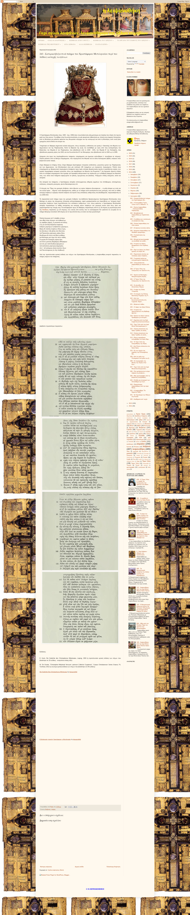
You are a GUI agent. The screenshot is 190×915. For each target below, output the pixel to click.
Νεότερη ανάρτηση (46, 866)
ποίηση (53, 809)
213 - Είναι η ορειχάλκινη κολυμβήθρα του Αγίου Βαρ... (140, 338)
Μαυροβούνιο (145, 451)
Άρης (138, 138)
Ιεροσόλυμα (139, 439)
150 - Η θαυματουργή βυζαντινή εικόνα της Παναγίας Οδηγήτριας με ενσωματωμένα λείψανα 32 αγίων (143, 608)
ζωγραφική (130, 437)
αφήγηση (129, 423)
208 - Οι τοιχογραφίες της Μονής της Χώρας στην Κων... (138, 362)
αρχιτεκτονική (134, 421)
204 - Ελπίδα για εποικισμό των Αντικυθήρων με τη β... (140, 381)
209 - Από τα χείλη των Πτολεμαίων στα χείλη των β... (140, 357)
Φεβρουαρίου (135, 193)
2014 (130, 172)
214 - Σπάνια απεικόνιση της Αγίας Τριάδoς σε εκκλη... (139, 334)
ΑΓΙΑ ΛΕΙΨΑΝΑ (70, 44)
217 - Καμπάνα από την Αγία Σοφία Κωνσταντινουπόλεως (139, 321)
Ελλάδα (141, 435)
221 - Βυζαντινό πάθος (137, 304)
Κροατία (129, 446)
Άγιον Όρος (140, 414)
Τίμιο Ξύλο (146, 461)
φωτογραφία (130, 467)
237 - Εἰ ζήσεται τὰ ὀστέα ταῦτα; (140, 228)
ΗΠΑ (140, 437)
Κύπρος (136, 446)
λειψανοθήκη (138, 449)
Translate (141, 64)
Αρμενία (148, 419)
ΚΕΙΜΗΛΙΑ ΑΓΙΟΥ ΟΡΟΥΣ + (79, 40)
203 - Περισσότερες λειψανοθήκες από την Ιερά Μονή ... (139, 386)
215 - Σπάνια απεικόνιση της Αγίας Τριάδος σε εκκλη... (139, 329)
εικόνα (141, 433)
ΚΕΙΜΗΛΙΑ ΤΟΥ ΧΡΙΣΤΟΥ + (103, 40)
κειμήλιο (141, 444)
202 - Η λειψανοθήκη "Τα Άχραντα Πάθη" (137, 391)
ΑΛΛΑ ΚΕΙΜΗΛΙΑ (85, 44)
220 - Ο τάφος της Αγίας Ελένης (140, 307)
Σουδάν (140, 459)
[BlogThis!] (71, 807)
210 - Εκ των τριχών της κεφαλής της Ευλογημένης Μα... (139, 352)
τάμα (138, 461)
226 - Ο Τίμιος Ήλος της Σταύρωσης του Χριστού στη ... (140, 280)
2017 (130, 164)
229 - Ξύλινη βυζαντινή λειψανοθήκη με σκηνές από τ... (139, 264)
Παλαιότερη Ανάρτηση (113, 866)
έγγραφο (147, 431)
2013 (130, 403)
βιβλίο (139, 425)
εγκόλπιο (132, 433)
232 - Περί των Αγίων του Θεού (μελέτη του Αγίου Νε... (139, 250)
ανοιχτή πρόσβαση (142, 418)
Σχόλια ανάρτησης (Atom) (56, 870)
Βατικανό (147, 423)
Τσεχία (137, 465)
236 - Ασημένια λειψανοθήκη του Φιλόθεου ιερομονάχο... (140, 231)
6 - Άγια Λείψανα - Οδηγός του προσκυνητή (142, 553)
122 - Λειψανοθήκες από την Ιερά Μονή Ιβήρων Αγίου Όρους (143, 589)
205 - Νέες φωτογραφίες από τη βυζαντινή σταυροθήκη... (140, 376)
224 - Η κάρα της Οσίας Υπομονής (137, 290)
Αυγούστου (134, 185)
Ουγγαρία (146, 453)
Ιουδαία (148, 439)
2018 (130, 161)
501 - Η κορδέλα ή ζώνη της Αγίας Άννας (143, 499)
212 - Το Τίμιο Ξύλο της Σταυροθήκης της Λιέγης (138, 342)
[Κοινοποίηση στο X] (73, 807)
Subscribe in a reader (134, 72)
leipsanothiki (73, 672)
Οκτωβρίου (134, 180)
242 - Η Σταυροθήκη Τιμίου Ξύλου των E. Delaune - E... (139, 203)
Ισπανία (131, 441)
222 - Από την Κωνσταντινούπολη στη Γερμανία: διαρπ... (138, 299)
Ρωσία (145, 457)
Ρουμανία (137, 457)
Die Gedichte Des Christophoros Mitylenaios (53, 672)
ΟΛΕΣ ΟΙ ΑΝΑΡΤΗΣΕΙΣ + (57, 40)
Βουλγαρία (147, 425)
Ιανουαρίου (134, 196)
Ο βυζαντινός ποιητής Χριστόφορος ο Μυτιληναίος (55, 739)
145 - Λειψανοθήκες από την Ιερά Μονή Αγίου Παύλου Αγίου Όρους (143, 644)
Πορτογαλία (129, 457)
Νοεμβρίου (134, 177)
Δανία (130, 431)
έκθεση (148, 433)
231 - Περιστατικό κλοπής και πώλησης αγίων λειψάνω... (139, 254)
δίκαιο (135, 431)
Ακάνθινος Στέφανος (141, 416)
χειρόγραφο (141, 467)
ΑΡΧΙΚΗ (41, 40)
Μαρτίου (133, 190)
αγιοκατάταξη (130, 414)
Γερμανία (139, 429)
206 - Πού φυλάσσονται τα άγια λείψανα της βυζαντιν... (140, 372)
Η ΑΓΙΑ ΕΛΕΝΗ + (101, 44)
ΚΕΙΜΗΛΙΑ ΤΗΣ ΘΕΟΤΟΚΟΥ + (49, 44)
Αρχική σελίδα (79, 866)
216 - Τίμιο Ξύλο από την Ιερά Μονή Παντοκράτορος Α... (139, 325)
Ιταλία (143, 441)
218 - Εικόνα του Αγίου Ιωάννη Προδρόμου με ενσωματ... (139, 316)
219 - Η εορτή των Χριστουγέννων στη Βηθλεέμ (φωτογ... (139, 311)
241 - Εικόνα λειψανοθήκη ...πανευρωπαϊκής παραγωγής (138, 208)
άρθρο (141, 420)
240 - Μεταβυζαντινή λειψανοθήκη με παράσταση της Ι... (139, 214)
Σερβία (129, 459)
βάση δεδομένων (138, 423)
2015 (130, 169)
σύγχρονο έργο (130, 461)
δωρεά (141, 431)
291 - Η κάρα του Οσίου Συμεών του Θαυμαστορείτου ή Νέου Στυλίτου (142, 516)
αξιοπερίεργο (131, 420)
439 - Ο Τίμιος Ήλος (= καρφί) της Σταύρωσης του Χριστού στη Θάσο (143, 482)
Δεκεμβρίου (134, 174)
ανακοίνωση (130, 418)
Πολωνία (146, 455)
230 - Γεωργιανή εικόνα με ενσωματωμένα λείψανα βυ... (139, 259)
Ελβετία (132, 435)
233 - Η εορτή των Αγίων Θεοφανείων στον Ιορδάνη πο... (139, 245)
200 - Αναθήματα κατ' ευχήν (138, 399)
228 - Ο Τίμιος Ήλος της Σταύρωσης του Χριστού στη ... (140, 270)
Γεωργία (148, 429)
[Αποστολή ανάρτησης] (65, 807)
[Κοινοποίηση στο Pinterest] (76, 807)
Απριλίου (133, 188)
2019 (130, 158)
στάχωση (146, 459)
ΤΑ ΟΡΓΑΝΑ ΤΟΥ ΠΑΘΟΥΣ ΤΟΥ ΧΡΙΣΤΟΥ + (133, 40)
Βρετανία (132, 427)
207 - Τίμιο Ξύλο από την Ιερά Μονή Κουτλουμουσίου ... (139, 367)
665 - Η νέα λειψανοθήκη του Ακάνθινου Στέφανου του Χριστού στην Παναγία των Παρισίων (138, 535)
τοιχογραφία (146, 463)
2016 (130, 166)
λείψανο (146, 446)
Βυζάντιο (47, 809)
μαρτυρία (135, 451)
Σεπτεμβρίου (135, 182)
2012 (130, 406)
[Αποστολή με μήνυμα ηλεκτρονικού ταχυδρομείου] (69, 807)
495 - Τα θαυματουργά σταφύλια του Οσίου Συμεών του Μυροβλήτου (143, 572)
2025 (130, 153)
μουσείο (130, 453)
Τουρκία (129, 465)
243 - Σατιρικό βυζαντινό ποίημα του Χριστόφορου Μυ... (140, 199)
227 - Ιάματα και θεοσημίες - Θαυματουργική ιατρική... (139, 275)
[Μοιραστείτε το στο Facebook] (75, 807)
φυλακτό (146, 465)
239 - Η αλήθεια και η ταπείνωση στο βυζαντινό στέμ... (140, 220)
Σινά (134, 459)
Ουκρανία (129, 455)
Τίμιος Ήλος (135, 463)
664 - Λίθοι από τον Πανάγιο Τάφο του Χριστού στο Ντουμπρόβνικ (143, 626)
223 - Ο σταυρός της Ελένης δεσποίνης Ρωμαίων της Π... (139, 294)
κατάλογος (130, 444)
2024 (130, 156)
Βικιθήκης (45, 210)
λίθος (128, 451)
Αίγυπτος (129, 416)
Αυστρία (144, 421)
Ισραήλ (137, 441)
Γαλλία (129, 430)
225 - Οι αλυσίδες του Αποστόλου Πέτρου (137, 286)
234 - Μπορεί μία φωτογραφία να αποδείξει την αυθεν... (139, 240)
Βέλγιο (132, 425)
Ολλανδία (139, 453)
